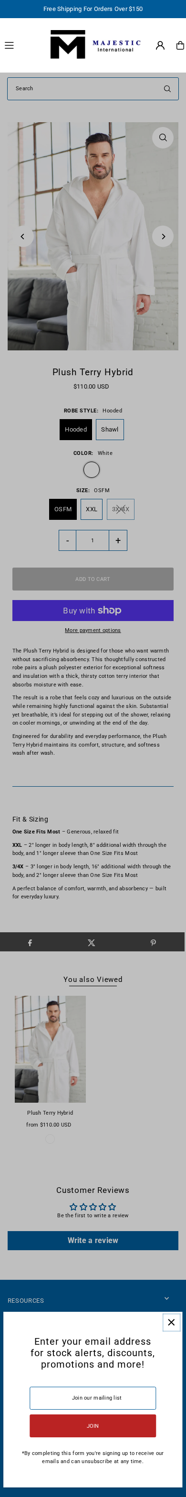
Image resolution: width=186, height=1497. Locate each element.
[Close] (171, 1322)
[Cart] (180, 45)
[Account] (160, 45)
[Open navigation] (21, 44)
